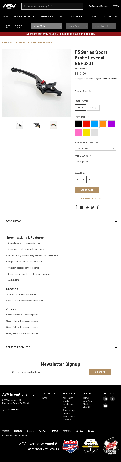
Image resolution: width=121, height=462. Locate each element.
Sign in (94, 6)
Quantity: (80, 173)
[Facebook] (76, 207)
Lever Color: (81, 117)
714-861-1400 (12, 409)
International (110, 16)
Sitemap (67, 419)
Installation (46, 16)
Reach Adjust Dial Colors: (88, 142)
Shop (5, 16)
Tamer (86, 398)
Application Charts (24, 16)
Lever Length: (82, 101)
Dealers (93, 16)
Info (61, 16)
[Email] (81, 207)
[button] (109, 79)
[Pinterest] (98, 207)
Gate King (87, 401)
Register (104, 6)
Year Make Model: (84, 156)
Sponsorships (76, 16)
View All (86, 407)
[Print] (87, 207)
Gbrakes (87, 404)
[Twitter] (92, 207)
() (117, 6)
